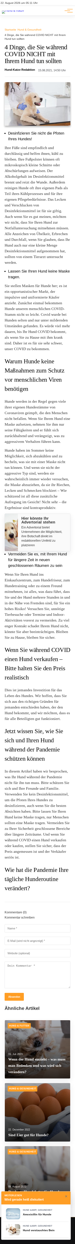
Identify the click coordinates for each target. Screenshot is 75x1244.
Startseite (10, 29)
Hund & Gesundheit (29, 29)
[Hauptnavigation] (67, 10)
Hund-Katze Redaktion (20, 69)
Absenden (14, 996)
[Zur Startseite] (13, 10)
